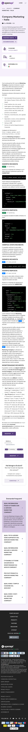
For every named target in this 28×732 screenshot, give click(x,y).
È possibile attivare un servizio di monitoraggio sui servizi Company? (11, 564)
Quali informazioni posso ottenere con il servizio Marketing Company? (11, 508)
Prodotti (9, 8)
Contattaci (13, 480)
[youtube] (13, 718)
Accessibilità (5, 712)
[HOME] (7, 3)
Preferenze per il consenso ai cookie (12, 704)
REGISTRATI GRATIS (8, 38)
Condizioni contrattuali (8, 679)
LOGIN (20, 3)
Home (3, 8)
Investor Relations (7, 684)
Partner (14, 623)
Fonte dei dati (14, 613)
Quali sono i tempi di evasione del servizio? (11, 586)
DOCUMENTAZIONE (8, 42)
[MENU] (26, 3)
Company (12, 58)
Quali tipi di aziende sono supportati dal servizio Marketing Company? (11, 539)
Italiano (14, 637)
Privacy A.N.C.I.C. (6, 696)
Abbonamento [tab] (10, 444)
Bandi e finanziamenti (7, 692)
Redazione (14, 626)
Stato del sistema (14, 633)
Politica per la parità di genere (10, 709)
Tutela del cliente (6, 687)
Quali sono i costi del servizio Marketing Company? (10, 597)
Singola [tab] (8, 441)
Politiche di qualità (7, 676)
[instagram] (22, 718)
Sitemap (14, 630)
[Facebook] (10, 718)
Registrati (8, 433)
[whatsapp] (25, 718)
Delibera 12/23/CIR (6, 707)
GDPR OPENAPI (5, 682)
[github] (19, 718)
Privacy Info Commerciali (9, 699)
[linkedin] (16, 718)
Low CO (17, 649)
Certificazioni (5, 701)
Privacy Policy (5, 689)
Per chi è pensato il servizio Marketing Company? (11, 575)
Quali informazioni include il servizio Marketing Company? (11, 551)
